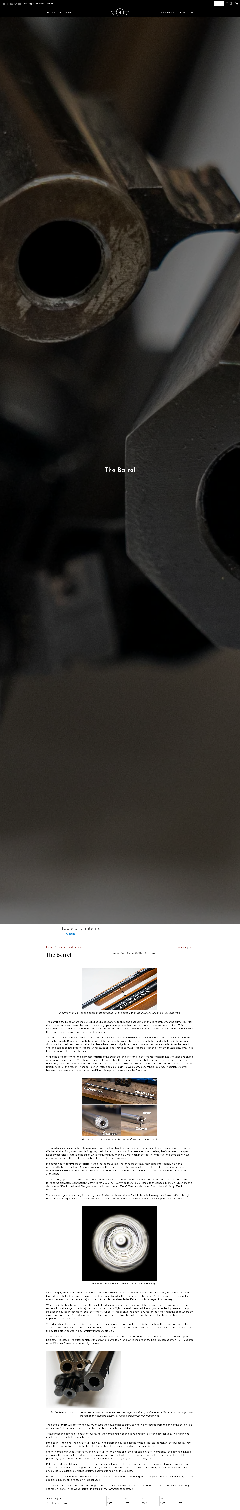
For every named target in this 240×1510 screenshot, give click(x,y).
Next (191, 947)
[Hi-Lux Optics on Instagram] (12, 5)
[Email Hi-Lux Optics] (4, 5)
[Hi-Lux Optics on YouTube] (20, 5)
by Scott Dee (118, 953)
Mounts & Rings (168, 12)
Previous (181, 947)
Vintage (69, 12)
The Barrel (70, 934)
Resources (185, 12)
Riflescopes (52, 12)
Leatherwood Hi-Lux (69, 947)
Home (49, 947)
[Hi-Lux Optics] (120, 12)
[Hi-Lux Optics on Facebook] (8, 5)
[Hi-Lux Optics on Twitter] (16, 5)
